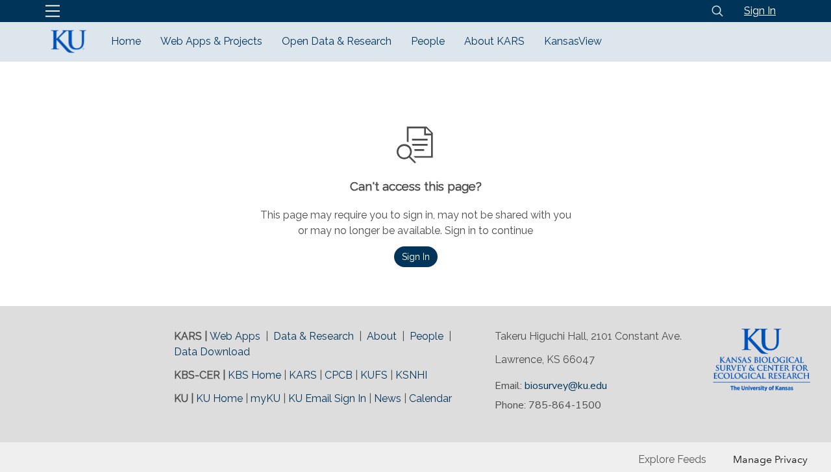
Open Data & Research (336, 41)
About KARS (494, 41)
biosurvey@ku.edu (566, 386)
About (382, 336)
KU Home (219, 398)
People (428, 41)
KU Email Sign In (327, 398)
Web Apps (235, 336)
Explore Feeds (672, 459)
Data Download (212, 352)
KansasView (573, 41)
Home (126, 41)
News (387, 398)
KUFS (374, 375)
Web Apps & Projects (211, 41)
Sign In (760, 11)
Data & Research (313, 336)
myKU (265, 398)
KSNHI (411, 375)
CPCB (339, 375)
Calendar (430, 398)
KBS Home (254, 375)
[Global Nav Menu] (53, 11)
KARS (303, 375)
